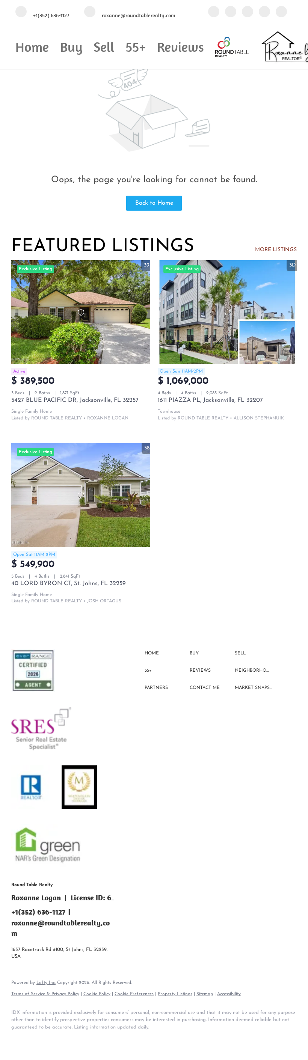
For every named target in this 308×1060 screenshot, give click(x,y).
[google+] (281, 12)
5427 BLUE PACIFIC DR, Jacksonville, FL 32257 (75, 400)
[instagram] (264, 12)
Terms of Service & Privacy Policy (45, 994)
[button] (165, 654)
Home (32, 46)
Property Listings (175, 994)
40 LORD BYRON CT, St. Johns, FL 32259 (68, 584)
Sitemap (204, 994)
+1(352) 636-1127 (38, 911)
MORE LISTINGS (276, 250)
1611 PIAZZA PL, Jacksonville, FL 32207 (210, 400)
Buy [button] (71, 46)
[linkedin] (230, 12)
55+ (135, 46)
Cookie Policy (96, 994)
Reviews (180, 46)
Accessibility (229, 994)
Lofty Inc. (46, 983)
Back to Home (154, 203)
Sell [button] (104, 46)
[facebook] (213, 12)
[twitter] (247, 12)
